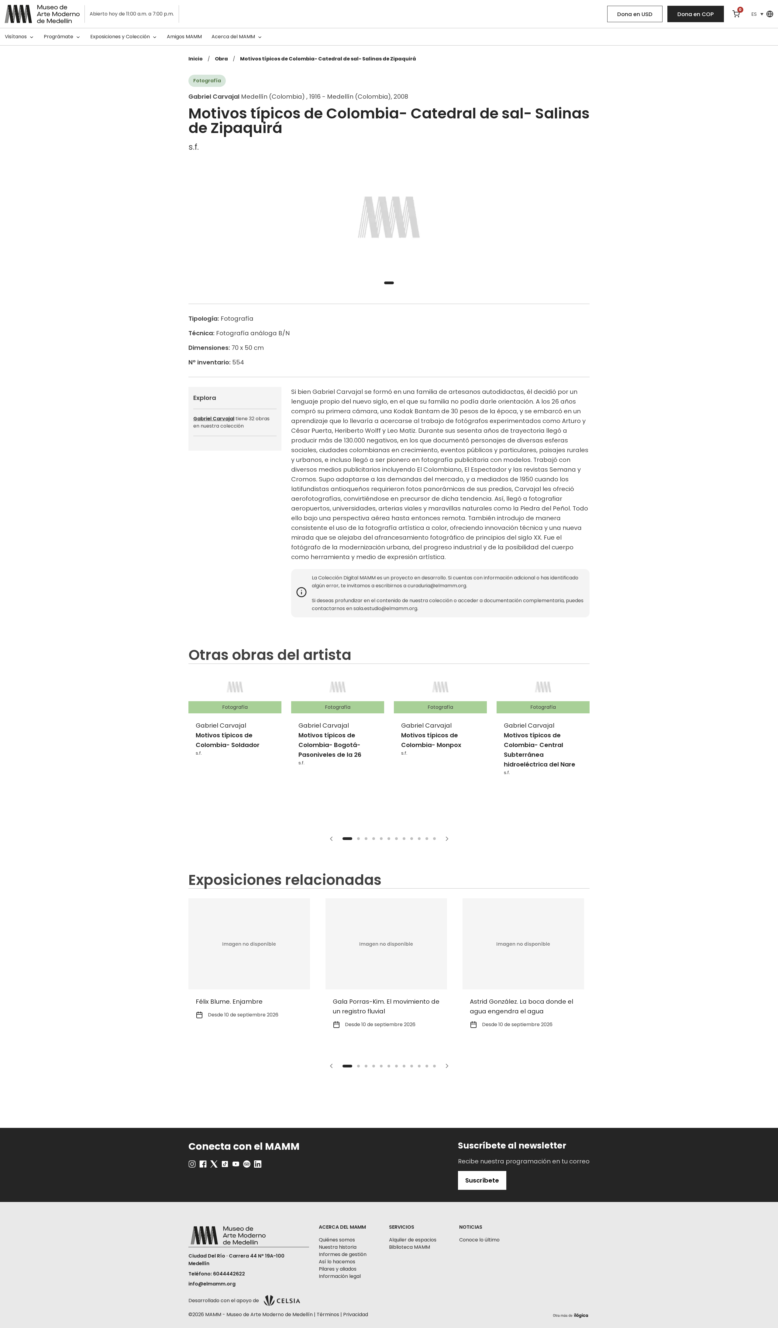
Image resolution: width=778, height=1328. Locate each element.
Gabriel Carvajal (213, 418)
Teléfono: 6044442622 (216, 1273)
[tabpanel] (389, 219)
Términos (328, 1314)
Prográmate (58, 36)
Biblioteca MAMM (409, 1247)
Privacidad (355, 1314)
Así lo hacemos (337, 1261)
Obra (221, 58)
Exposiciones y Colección (120, 36)
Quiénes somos (337, 1239)
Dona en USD (634, 14)
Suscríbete (482, 1180)
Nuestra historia (337, 1247)
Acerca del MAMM (233, 36)
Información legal (340, 1276)
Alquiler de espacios (412, 1239)
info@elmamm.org (212, 1283)
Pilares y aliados (337, 1268)
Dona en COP (695, 14)
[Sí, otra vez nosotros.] (571, 1314)
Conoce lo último (479, 1239)
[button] (757, 14)
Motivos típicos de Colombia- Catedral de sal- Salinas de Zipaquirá (328, 58)
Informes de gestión (343, 1254)
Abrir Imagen (389, 219)
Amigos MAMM (184, 36)
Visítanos (16, 36)
